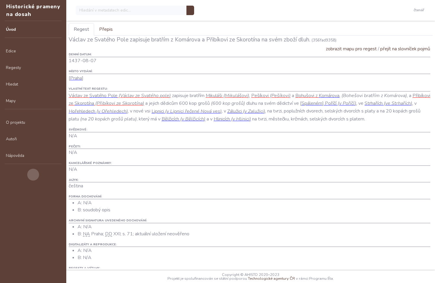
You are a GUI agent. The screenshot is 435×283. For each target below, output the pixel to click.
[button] (420, 10)
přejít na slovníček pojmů (405, 49)
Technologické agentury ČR (271, 278)
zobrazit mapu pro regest (351, 49)
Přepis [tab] (106, 29)
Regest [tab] (81, 29)
